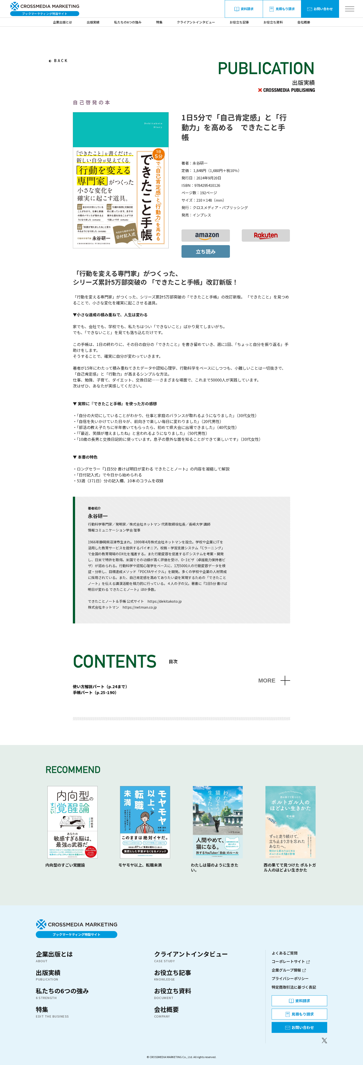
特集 (159, 22)
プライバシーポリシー (290, 978)
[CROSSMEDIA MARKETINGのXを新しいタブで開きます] (299, 1040)
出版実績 (93, 22)
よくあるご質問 (285, 953)
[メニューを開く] (349, 9)
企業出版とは (62, 22)
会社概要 (303, 22)
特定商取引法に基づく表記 (294, 987)
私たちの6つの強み (127, 22)
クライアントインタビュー (196, 22)
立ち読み (206, 251)
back (60, 60)
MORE (266, 680)
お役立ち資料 (273, 22)
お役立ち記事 (239, 22)
